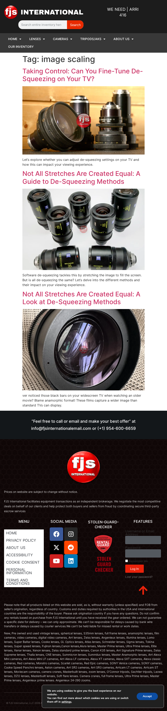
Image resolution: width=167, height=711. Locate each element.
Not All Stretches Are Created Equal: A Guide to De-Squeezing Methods (81, 177)
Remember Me (138, 561)
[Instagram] (71, 534)
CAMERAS (60, 39)
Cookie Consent (23, 562)
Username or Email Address (139, 532)
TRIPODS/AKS (90, 39)
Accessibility (19, 555)
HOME (12, 39)
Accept (147, 696)
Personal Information (19, 571)
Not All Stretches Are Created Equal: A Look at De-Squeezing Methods (81, 298)
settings (66, 702)
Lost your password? (139, 576)
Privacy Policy (21, 540)
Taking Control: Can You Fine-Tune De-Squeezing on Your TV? (82, 75)
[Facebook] (56, 534)
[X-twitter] (56, 547)
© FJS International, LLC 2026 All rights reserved (33, 702)
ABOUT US (121, 39)
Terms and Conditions (18, 582)
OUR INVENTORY (21, 47)
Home (11, 533)
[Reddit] (71, 547)
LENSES (35, 39)
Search (75, 25)
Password (132, 547)
